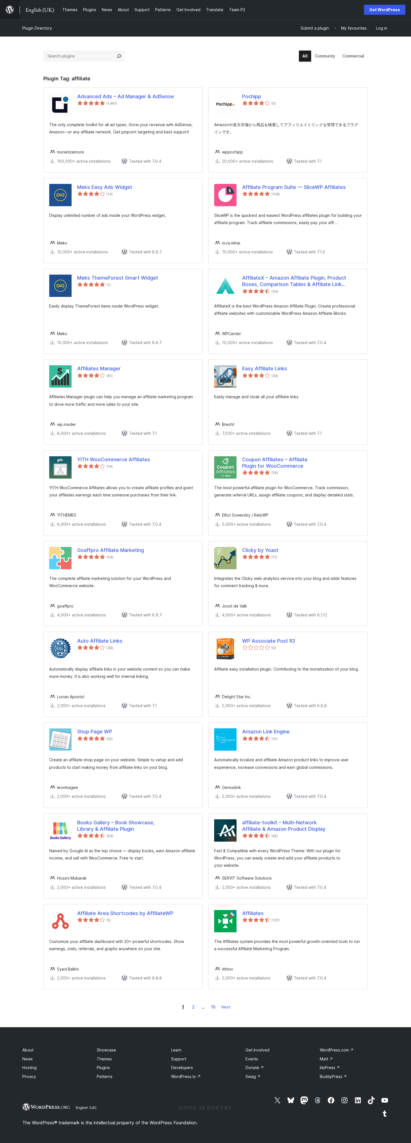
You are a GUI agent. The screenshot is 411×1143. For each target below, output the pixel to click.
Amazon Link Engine (266, 731)
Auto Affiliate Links (99, 641)
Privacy (29, 1076)
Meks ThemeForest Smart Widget (117, 278)
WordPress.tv (186, 1076)
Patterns (104, 1076)
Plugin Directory (37, 28)
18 (213, 1007)
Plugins (103, 1067)
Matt (326, 1058)
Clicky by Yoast (260, 550)
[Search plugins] (119, 56)
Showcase (106, 1050)
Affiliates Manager (99, 368)
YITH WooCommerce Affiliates (113, 459)
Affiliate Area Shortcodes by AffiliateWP (125, 913)
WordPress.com (337, 1050)
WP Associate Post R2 (268, 641)
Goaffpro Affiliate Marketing (110, 550)
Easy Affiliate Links (264, 368)
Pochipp (251, 96)
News (27, 1058)
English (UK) (86, 1107)
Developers (182, 1067)
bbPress (330, 1067)
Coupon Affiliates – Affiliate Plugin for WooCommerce (275, 463)
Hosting (29, 1067)
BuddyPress (333, 1076)
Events (251, 1058)
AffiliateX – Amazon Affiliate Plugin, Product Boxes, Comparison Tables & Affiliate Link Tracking (294, 281)
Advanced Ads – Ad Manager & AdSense (125, 96)
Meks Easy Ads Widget (104, 187)
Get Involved (257, 1050)
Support (178, 1058)
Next (225, 1007)
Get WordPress (384, 9)
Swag (253, 1076)
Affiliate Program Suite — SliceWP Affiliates (294, 187)
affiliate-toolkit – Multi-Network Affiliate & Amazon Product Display (283, 826)
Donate (254, 1067)
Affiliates (253, 913)
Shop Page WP (94, 731)
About (28, 1050)
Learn (176, 1050)
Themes (104, 1058)
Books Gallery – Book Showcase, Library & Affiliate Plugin (116, 826)
